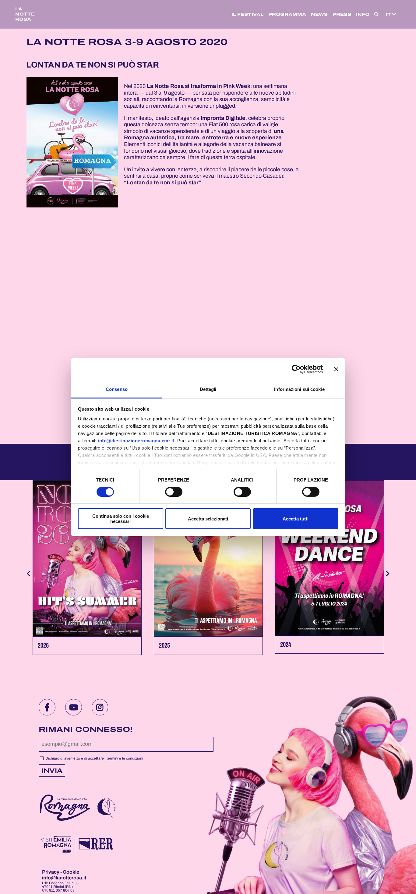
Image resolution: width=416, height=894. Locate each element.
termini (112, 758)
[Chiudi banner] (336, 369)
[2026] (87, 558)
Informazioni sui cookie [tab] (299, 388)
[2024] (329, 558)
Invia (51, 770)
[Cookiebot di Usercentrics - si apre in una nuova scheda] (296, 369)
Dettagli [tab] (208, 388)
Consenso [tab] (117, 388)
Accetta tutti (295, 518)
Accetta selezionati (208, 518)
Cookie (71, 872)
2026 (43, 645)
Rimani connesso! (85, 729)
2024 (285, 644)
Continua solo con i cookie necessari (120, 518)
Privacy (51, 872)
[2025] (208, 558)
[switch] (173, 492)
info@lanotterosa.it (64, 877)
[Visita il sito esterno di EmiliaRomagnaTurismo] (76, 845)
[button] (376, 14)
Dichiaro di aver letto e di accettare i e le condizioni (93, 758)
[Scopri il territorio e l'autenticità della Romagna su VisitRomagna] (65, 808)
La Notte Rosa (25, 14)
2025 (164, 645)
